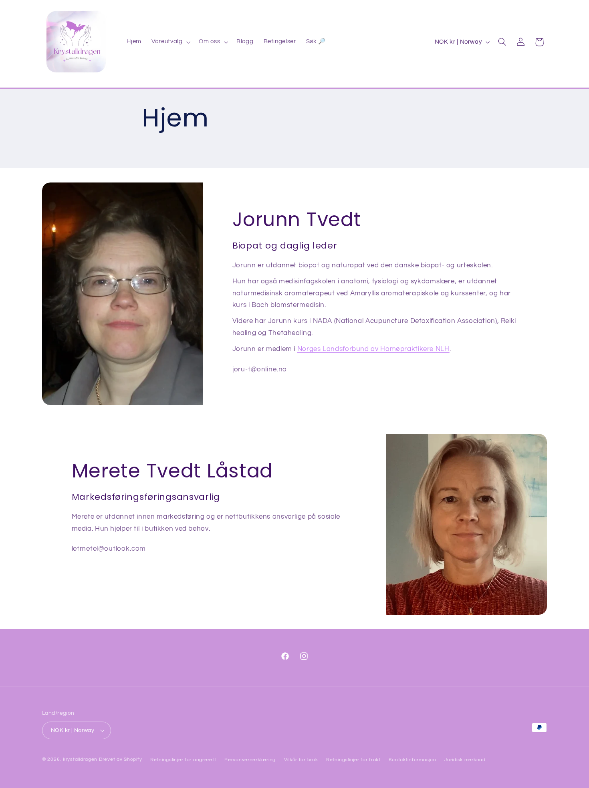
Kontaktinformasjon (412, 760)
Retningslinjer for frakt (353, 760)
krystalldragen (80, 759)
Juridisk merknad (465, 760)
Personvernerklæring (250, 760)
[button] (170, 42)
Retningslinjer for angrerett (183, 760)
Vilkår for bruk (301, 760)
